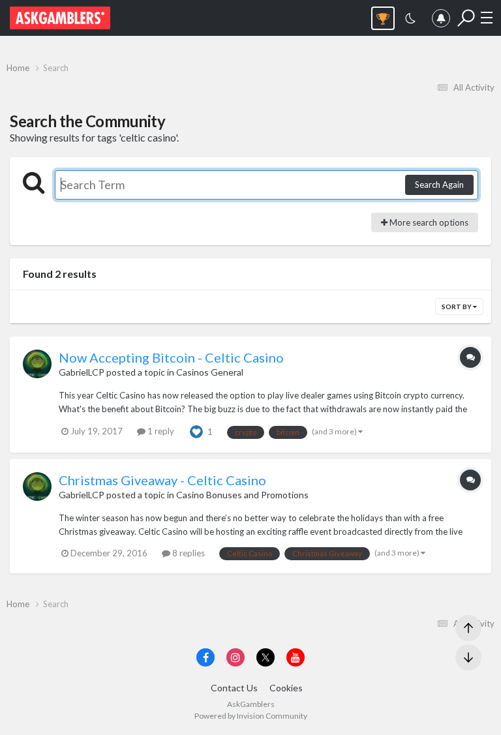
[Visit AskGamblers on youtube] (295, 657)
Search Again (439, 184)
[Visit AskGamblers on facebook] (205, 657)
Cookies (286, 687)
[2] (410, 20)
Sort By (457, 306)
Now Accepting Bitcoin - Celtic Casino (171, 357)
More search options (427, 222)
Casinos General (209, 372)
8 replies (187, 553)
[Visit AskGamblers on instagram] (235, 657)
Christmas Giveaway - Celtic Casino (162, 480)
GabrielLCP (81, 372)
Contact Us (234, 687)
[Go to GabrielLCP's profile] (37, 364)
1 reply (159, 431)
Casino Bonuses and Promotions (242, 494)
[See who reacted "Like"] (196, 431)
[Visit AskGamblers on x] (265, 657)
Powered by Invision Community (250, 716)
